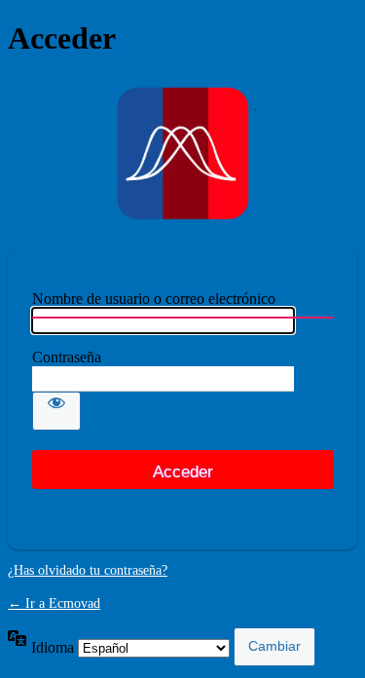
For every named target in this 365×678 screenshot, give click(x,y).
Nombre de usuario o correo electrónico (153, 298)
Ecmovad (183, 153)
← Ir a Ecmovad (54, 603)
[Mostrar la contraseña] (56, 411)
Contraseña (66, 357)
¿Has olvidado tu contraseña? (87, 570)
